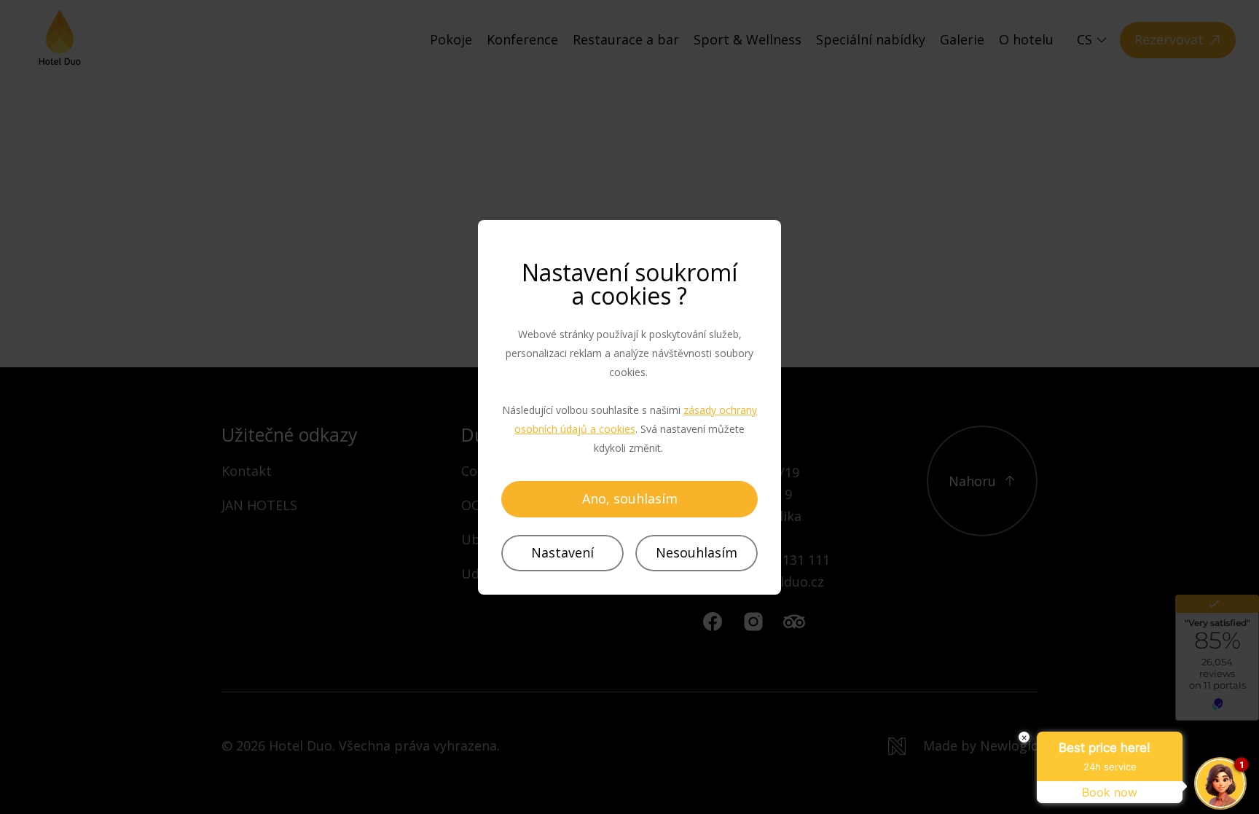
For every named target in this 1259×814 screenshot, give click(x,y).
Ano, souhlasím (630, 498)
